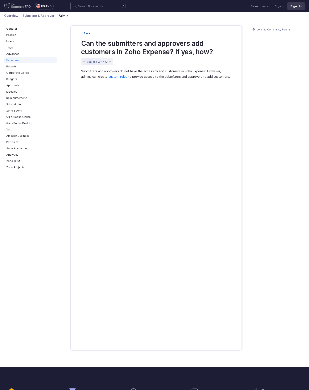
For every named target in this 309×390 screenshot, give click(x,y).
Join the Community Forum (273, 29)
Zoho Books (14, 110)
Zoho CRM (13, 161)
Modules (11, 91)
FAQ (28, 6)
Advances (12, 53)
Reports (11, 66)
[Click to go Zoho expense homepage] (14, 6)
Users (10, 41)
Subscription (14, 104)
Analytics (12, 154)
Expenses (13, 60)
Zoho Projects (15, 167)
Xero (9, 129)
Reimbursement (16, 98)
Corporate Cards (17, 72)
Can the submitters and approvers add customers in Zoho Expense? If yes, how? (147, 47)
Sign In (279, 6)
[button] (42, 6)
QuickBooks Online (18, 116)
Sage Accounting (17, 148)
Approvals (13, 85)
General (11, 28)
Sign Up (296, 6)
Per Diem (12, 142)
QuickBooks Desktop (19, 123)
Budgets (11, 79)
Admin (63, 15)
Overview (11, 15)
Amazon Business (17, 135)
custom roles (117, 77)
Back (86, 33)
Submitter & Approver (38, 15)
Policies (11, 35)
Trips (9, 47)
